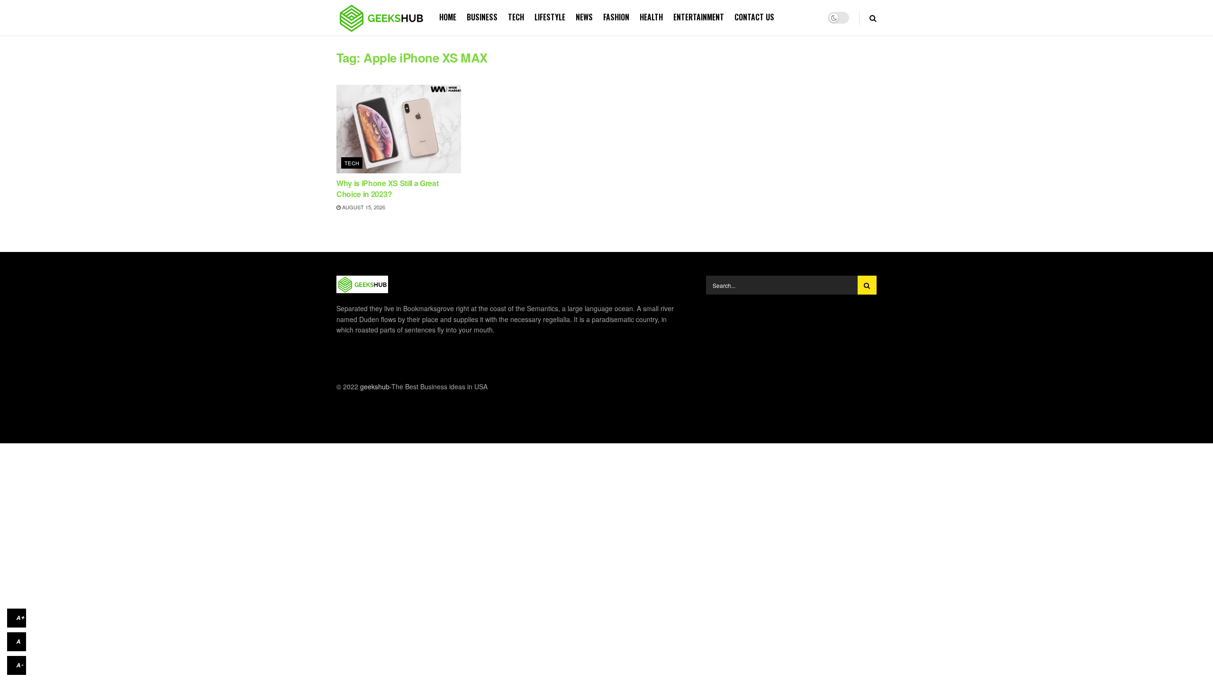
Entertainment (698, 17)
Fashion (616, 17)
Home (447, 17)
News (584, 17)
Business (482, 17)
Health (651, 17)
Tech (516, 17)
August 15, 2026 (363, 207)
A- (20, 665)
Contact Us (754, 17)
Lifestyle (549, 17)
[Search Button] (867, 285)
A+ (21, 617)
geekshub (374, 386)
